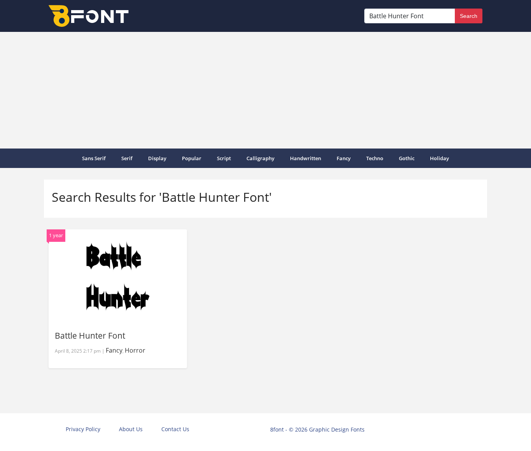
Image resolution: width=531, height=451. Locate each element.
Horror (135, 350)
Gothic (406, 158)
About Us (131, 429)
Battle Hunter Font (90, 335)
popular (191, 158)
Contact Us (175, 429)
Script (224, 158)
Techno (374, 158)
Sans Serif (94, 158)
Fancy (344, 158)
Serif (127, 158)
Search (468, 16)
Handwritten (305, 158)
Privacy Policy (83, 429)
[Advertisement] (265, 90)
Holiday (439, 158)
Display (157, 158)
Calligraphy (260, 158)
